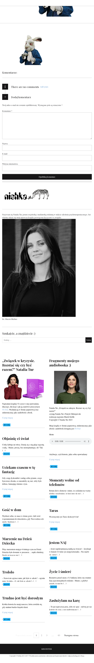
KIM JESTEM (46, 649)
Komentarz (7, 111)
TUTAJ (78, 428)
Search (90, 3)
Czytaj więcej (7, 417)
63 (59, 635)
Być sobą (7, 425)
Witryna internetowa (10, 163)
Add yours (44, 86)
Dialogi (6, 454)
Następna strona (71, 635)
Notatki (54, 497)
